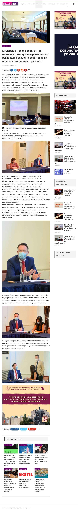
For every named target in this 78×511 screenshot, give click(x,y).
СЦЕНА (57, 4)
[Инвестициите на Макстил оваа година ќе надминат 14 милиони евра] (26, 473)
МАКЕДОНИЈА (23, 4)
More (67, 4)
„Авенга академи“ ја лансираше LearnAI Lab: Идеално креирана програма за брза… (65, 103)
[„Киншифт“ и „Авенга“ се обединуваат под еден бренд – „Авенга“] (59, 119)
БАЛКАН (29, 4)
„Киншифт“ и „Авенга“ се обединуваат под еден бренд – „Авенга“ (65, 120)
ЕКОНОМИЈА (39, 4)
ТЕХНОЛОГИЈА (51, 4)
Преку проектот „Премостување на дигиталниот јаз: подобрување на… (65, 160)
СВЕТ (34, 4)
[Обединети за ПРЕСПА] (59, 172)
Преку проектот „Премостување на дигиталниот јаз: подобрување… (64, 239)
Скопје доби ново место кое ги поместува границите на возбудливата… (65, 133)
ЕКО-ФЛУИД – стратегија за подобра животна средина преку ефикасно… (65, 147)
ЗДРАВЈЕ (63, 4)
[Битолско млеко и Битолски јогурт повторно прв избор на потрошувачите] (26, 448)
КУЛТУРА (45, 4)
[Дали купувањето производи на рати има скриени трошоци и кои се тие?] (41, 448)
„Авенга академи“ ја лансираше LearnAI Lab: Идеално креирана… (65, 193)
